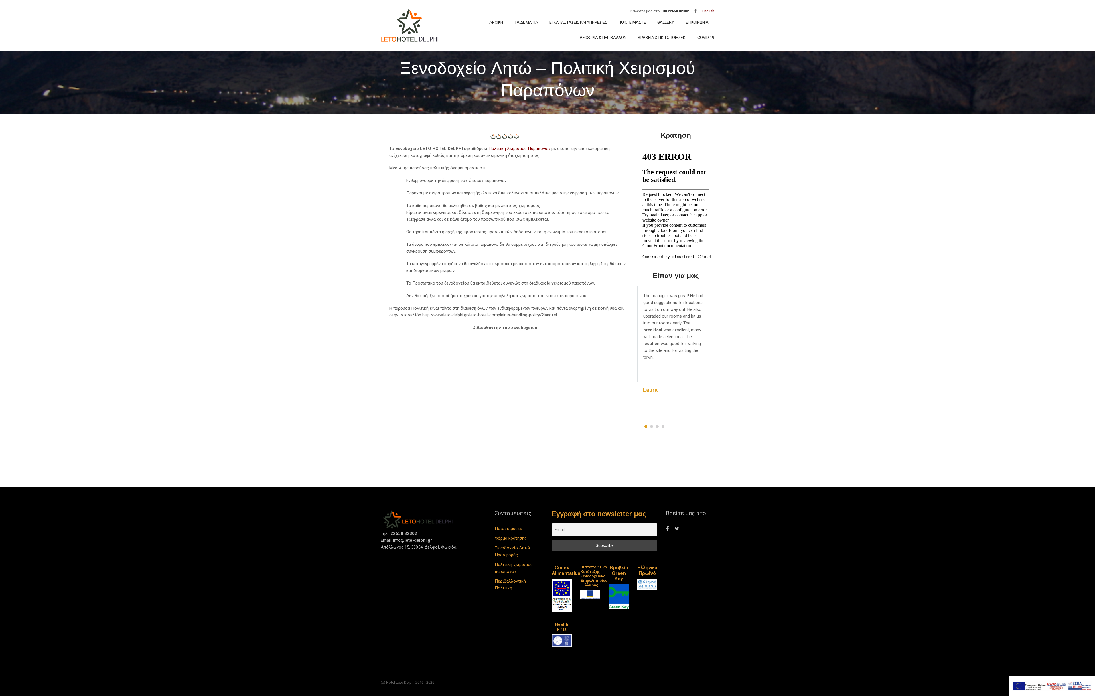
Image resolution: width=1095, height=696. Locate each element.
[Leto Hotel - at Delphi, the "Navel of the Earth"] (411, 26)
